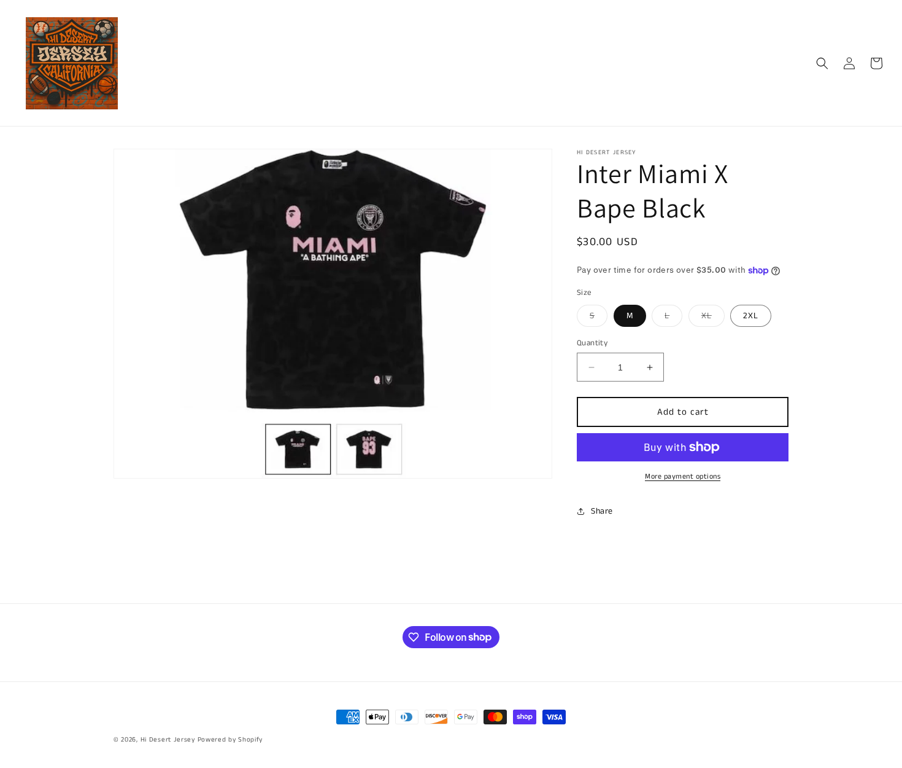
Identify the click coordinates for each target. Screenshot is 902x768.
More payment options (682, 476)
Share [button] (602, 511)
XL (713, 318)
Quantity (592, 343)
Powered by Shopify (230, 740)
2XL (750, 316)
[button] (822, 63)
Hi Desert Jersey (168, 740)
